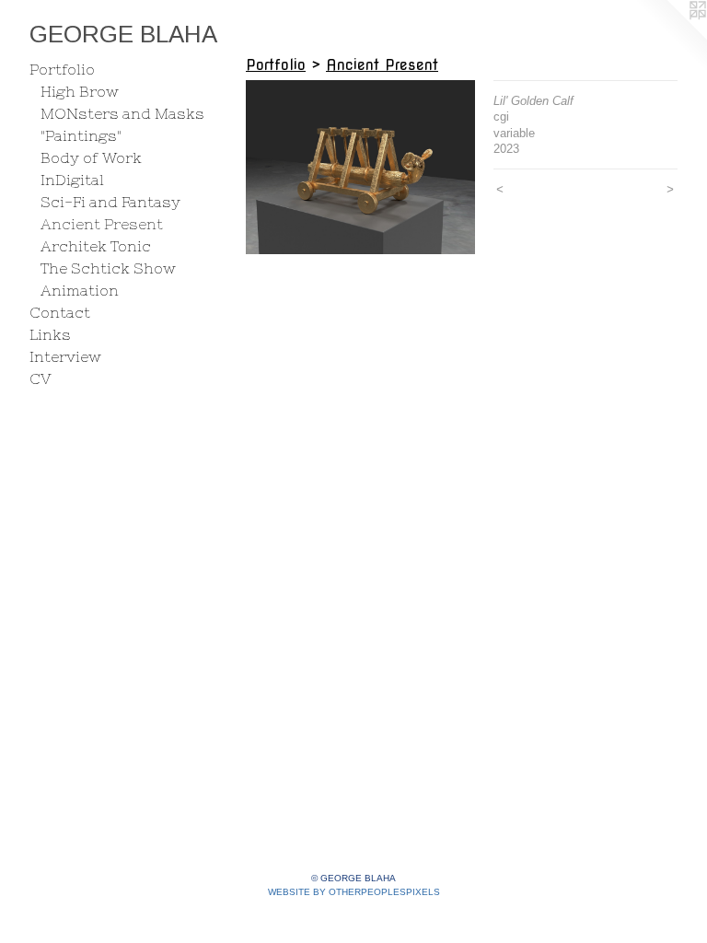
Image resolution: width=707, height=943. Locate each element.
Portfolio (62, 69)
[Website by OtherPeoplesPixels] (670, 37)
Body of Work (91, 157)
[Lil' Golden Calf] (360, 167)
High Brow (80, 91)
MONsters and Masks (122, 113)
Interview (65, 356)
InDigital (72, 179)
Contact (59, 312)
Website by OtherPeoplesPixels (354, 892)
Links (50, 334)
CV (40, 378)
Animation (80, 290)
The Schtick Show (108, 268)
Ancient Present (102, 223)
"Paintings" (81, 135)
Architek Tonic (96, 246)
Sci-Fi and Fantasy (110, 201)
